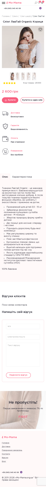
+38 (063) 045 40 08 (12, 8)
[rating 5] (14, 83)
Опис (5, 177)
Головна (5, 443)
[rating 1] (4, 83)
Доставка (6, 446)
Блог (4, 461)
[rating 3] (9, 83)
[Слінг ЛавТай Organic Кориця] (23, 47)
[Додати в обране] (40, 29)
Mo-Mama (15, 3)
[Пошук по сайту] (35, 3)
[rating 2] (6, 83)
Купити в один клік (32, 100)
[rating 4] (12, 83)
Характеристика (22, 177)
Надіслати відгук (18, 375)
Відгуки (5, 457)
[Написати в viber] (40, 8)
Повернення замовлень (12, 450)
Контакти (6, 454)
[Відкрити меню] (3, 3)
